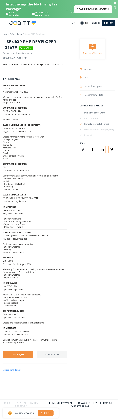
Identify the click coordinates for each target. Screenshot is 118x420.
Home (6, 34)
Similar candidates (11, 370)
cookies (29, 413)
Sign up (108, 23)
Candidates (16, 34)
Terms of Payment (60, 403)
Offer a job (18, 354)
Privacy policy (87, 403)
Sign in (96, 23)
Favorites (53, 354)
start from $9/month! (93, 9)
